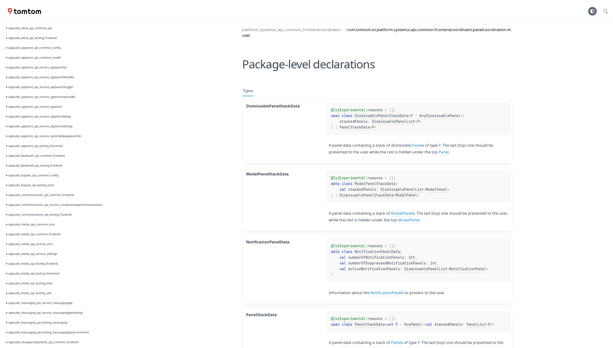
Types (248, 91)
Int (412, 257)
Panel (417, 145)
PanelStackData (355, 127)
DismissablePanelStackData (382, 115)
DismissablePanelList (393, 121)
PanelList (476, 324)
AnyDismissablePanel (439, 115)
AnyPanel (412, 324)
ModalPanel (436, 189)
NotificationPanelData (377, 251)
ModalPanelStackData (375, 183)
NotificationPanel (467, 269)
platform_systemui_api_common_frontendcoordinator (291, 29)
